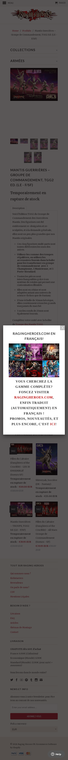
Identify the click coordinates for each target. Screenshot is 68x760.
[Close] (62, 327)
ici (52, 424)
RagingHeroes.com (33, 397)
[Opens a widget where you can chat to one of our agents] (56, 754)
